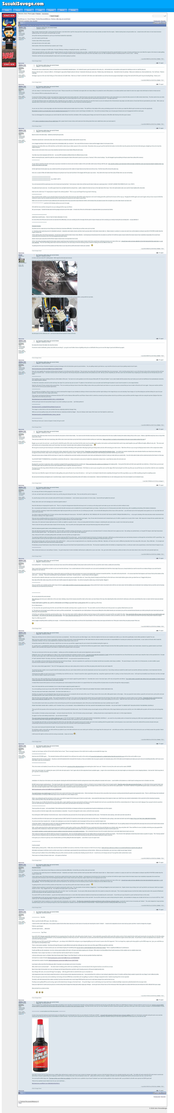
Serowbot (35, 20)
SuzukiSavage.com (22, 18)
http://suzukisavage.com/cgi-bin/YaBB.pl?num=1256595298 (46, 789)
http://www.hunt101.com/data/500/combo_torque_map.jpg (46, 414)
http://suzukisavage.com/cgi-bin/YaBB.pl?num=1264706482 (63, 960)
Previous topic (157, 20)
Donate (73, 10)
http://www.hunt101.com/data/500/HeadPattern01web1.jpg (46, 407)
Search (29, 10)
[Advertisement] (141, 4)
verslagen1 (26, 20)
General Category (31, 18)
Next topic (163, 20)
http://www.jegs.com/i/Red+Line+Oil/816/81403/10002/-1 (46, 1083)
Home (7, 10)
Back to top (21, 63)
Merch (62, 10)
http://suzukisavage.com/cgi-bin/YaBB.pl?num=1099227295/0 (47, 368)
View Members (45, 13)
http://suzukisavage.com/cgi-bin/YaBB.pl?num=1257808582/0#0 (63, 957)
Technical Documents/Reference (43, 18)
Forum (18, 10)
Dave (31, 20)
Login (40, 10)
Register (51, 10)
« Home (20, 1102)
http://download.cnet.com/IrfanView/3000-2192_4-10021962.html (48, 399)
